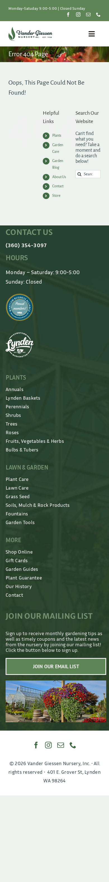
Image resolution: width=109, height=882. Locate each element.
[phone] (98, 14)
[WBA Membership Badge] (20, 295)
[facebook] (68, 14)
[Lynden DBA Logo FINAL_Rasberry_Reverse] (20, 334)
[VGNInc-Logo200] (30, 29)
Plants (56, 135)
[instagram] (78, 14)
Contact (57, 186)
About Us (59, 177)
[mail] (88, 14)
